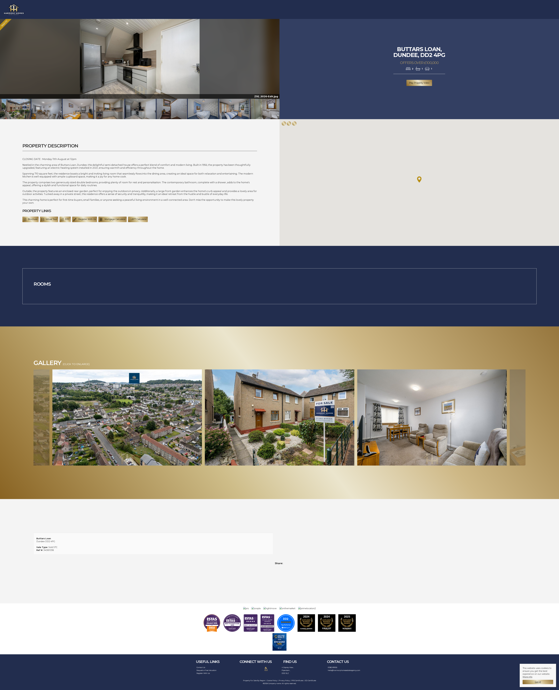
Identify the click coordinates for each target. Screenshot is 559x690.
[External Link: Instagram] (250, 669)
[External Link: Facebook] (242, 669)
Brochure (32, 219)
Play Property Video (419, 83)
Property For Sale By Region (254, 681)
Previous (29, 417)
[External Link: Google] (258, 669)
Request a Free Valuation (206, 670)
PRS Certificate (297, 681)
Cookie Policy (272, 681)
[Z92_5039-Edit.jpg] (432, 419)
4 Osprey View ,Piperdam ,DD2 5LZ (288, 670)
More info (527, 677)
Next (529, 417)
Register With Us (87, 219)
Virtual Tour (51, 219)
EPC (67, 219)
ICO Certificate (310, 681)
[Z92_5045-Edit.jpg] (279, 419)
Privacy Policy (284, 681)
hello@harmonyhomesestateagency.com (344, 670)
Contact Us (201, 667)
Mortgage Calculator (114, 219)
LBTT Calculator (139, 219)
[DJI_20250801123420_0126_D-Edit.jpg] (127, 419)
